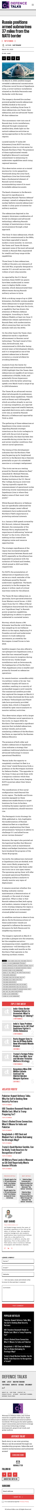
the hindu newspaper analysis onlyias (15, 986)
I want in (17, 1497)
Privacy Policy (24, 1501)
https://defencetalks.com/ (11, 1225)
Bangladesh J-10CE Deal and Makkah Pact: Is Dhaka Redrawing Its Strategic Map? (17, 1137)
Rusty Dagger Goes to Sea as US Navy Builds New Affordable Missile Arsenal (23, 1042)
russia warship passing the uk (23, 965)
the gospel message (9, 975)
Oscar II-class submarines (11, 963)
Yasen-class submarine (10, 993)
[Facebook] (4, 58)
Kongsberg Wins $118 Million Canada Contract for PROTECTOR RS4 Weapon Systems (22, 1074)
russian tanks (26, 967)
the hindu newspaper (9, 982)
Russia (23, 963)
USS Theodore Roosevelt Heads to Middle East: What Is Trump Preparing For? (17, 1111)
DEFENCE (16, 1049)
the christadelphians (23, 972)
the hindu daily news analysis (12, 979)
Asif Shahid (16, 45)
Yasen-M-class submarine (11, 996)
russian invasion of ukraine (11, 967)
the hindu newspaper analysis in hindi (14, 984)
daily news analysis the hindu (17, 960)
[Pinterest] (13, 58)
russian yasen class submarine (12, 970)
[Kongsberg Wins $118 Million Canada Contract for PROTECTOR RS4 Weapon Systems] (7, 1072)
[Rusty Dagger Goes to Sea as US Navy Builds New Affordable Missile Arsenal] (7, 1042)
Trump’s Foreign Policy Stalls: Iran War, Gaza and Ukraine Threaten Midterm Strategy (23, 1057)
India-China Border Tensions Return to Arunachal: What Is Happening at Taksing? (23, 1012)
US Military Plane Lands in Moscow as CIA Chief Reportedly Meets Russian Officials (17, 1162)
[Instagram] (9, 1474)
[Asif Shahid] (4, 45)
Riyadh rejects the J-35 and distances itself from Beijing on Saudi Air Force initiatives (9, 1194)
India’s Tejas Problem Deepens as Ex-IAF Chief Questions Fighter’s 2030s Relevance (23, 1027)
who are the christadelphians (12, 991)
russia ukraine (7, 965)
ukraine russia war (24, 989)
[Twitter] (9, 58)
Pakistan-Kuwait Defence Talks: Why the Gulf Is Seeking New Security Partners (16, 1098)
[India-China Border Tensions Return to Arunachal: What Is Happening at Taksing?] (7, 1012)
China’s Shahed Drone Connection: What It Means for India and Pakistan (17, 1124)
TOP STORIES (18, 1019)
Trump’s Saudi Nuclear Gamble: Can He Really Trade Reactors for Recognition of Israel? (18, 1150)
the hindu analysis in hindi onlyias (13, 977)
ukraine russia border (10, 989)
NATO (29, 960)
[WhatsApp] (18, 58)
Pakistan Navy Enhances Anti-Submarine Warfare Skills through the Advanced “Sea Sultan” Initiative (26, 1196)
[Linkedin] (8, 1248)
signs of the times (8, 972)
